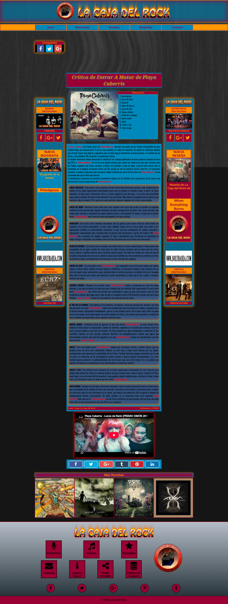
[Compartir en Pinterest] (137, 464)
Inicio (50, 27)
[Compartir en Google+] (106, 464)
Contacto (177, 27)
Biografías (145, 27)
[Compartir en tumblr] (121, 464)
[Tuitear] (91, 464)
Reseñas (114, 27)
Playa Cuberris (107, 146)
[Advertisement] (114, 50)
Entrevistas (82, 27)
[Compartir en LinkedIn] (152, 464)
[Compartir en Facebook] (75, 464)
